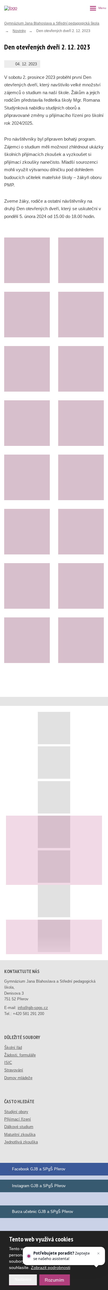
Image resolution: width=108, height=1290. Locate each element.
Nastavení (23, 1279)
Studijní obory (16, 1111)
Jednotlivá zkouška (21, 1142)
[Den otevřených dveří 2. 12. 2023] (27, 260)
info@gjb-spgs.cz (33, 1007)
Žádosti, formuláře (20, 1055)
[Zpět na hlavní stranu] (15, 8)
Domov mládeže (18, 1078)
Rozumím (54, 1280)
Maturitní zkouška (19, 1134)
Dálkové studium (18, 1126)
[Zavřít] (98, 1253)
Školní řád (13, 1047)
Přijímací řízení (17, 1119)
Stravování (13, 1070)
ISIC (8, 1062)
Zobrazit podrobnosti (50, 1267)
